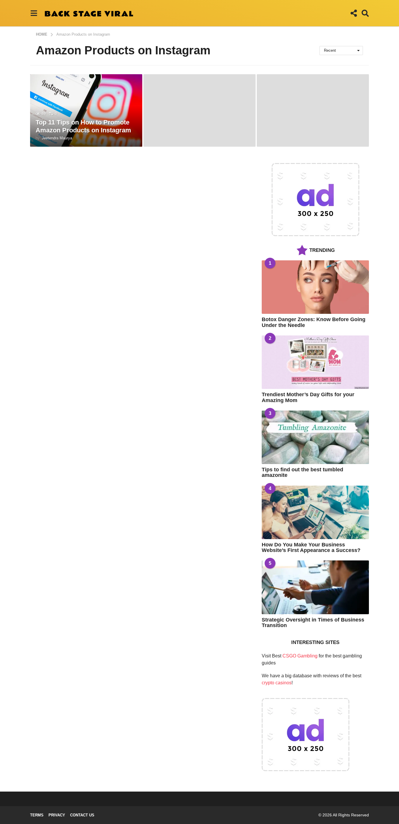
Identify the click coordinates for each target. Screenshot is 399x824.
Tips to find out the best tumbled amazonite (302, 472)
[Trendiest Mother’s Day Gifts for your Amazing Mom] (315, 362)
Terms (37, 815)
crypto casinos (277, 682)
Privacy (56, 815)
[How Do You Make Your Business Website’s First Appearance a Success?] (315, 512)
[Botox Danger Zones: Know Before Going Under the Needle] (315, 287)
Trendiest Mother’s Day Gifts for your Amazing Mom (308, 397)
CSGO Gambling (300, 655)
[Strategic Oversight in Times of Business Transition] (315, 587)
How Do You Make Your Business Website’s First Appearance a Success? (311, 547)
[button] (33, 13)
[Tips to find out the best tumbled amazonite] (315, 437)
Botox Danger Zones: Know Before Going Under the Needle (313, 322)
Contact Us (82, 815)
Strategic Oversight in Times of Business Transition (313, 622)
